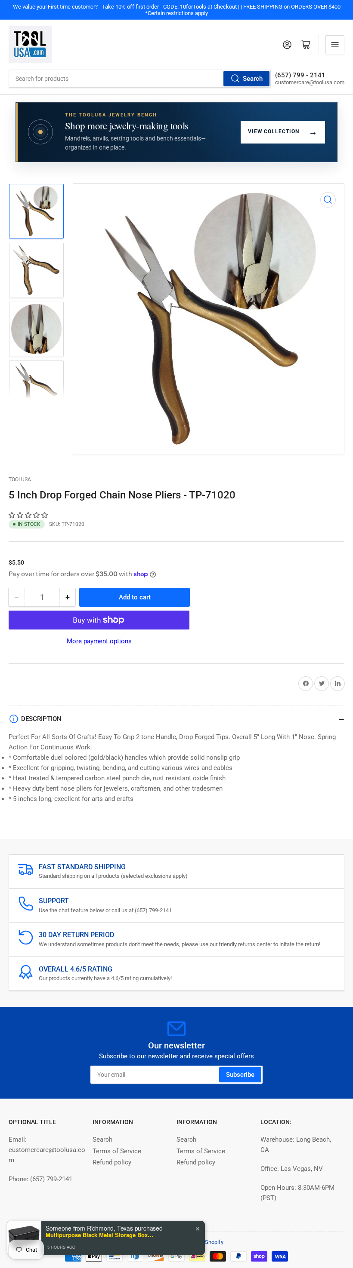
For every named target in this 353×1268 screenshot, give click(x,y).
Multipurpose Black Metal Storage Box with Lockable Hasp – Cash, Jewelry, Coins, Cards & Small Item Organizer (99, 1234)
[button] (29, 515)
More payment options (99, 641)
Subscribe (240, 1075)
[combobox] (140, 79)
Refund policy (112, 1162)
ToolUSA (20, 480)
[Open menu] (334, 44)
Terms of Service (117, 1151)
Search (253, 78)
